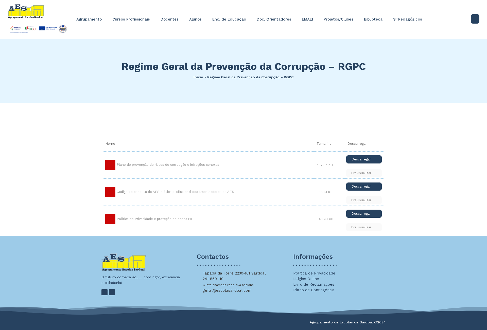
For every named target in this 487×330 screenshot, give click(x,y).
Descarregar (361, 159)
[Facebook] (104, 292)
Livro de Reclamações (313, 284)
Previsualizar (361, 173)
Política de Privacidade (314, 273)
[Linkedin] (112, 292)
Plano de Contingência (314, 290)
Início (198, 77)
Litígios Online (306, 279)
